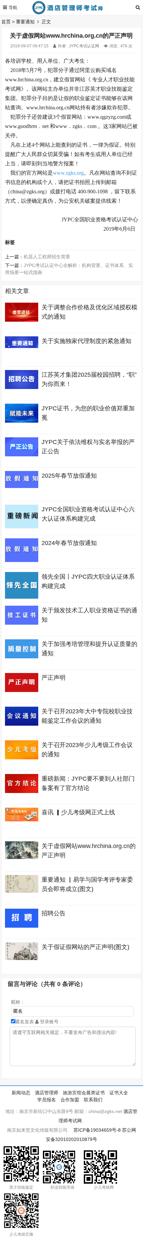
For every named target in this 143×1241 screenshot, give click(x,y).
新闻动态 (21, 1092)
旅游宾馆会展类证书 (84, 1092)
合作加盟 (70, 1099)
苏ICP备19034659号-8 (97, 1130)
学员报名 (46, 1099)
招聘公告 (54, 913)
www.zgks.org (68, 173)
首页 (6, 21)
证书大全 (118, 1092)
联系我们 (93, 1099)
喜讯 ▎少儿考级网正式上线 (78, 812)
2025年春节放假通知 (69, 475)
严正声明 (54, 677)
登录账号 (49, 1021)
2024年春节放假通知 (69, 543)
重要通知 (25, 21)
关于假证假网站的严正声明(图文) (85, 947)
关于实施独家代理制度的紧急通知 (86, 341)
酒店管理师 (46, 1092)
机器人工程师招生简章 (47, 256)
